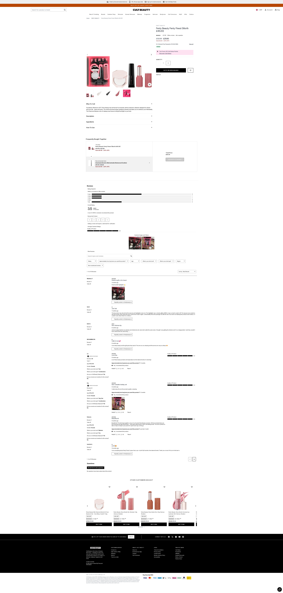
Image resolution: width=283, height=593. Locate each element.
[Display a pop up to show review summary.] (97, 519)
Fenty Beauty (160, 25)
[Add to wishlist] (190, 70)
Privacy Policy (157, 551)
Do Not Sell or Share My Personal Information (94, 564)
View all (191, 44)
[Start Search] (65, 9)
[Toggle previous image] (87, 54)
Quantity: (159, 59)
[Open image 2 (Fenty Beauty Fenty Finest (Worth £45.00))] (99, 93)
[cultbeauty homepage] (141, 9)
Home (87, 18)
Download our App (137, 551)
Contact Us (113, 550)
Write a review (171, 35)
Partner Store (178, 558)
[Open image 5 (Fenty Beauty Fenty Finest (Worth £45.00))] (126, 93)
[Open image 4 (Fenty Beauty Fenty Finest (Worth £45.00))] (117, 93)
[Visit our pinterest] (183, 537)
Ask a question (179, 35)
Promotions (178, 551)
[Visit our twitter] (172, 537)
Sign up (131, 536)
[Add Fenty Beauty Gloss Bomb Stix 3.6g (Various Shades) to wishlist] (164, 487)
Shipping (113, 553)
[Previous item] (87, 506)
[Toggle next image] (151, 54)
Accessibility (157, 557)
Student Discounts (179, 555)
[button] (279, 589)
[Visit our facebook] (169, 537)
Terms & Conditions (158, 550)
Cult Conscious (136, 555)
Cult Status (178, 550)
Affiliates (177, 553)
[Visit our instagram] (176, 537)
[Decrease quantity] (158, 63)
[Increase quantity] (168, 63)
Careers (134, 553)
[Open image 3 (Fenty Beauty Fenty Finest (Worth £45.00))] (108, 93)
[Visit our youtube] (179, 537)
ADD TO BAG (99, 524)
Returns (113, 555)
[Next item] (196, 506)
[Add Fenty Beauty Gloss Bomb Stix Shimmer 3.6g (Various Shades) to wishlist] (137, 487)
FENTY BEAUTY (95, 18)
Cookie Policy (157, 553)
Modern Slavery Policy (159, 555)
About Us (135, 550)
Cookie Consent (90, 561)
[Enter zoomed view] (149, 84)
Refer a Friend (178, 557)
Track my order (115, 557)
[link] (268, 9)
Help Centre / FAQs (115, 551)
